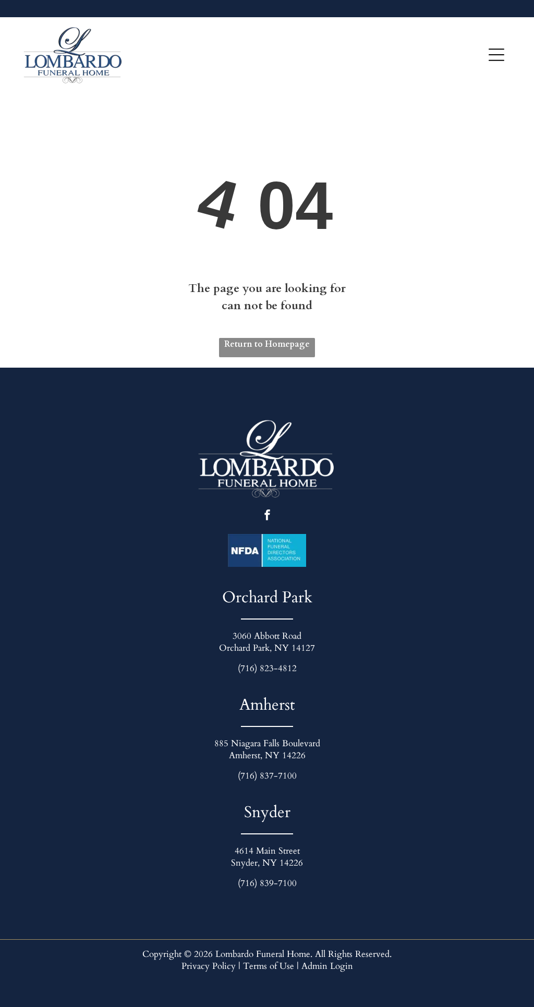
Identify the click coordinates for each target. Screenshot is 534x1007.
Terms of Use (268, 966)
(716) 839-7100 (267, 883)
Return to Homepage (267, 344)
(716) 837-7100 (267, 776)
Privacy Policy (208, 966)
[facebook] (267, 516)
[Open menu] (496, 55)
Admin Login (327, 966)
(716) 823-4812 (267, 668)
